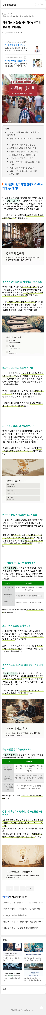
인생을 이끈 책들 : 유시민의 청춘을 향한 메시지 (20, 928)
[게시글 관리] (22, 888)
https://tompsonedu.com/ (14, 57)
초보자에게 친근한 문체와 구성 (21, 158)
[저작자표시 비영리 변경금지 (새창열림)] (37, 887)
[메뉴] (41, 4)
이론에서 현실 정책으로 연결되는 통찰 (24, 151)
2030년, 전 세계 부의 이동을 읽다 (15, 915)
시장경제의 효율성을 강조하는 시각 (22, 148)
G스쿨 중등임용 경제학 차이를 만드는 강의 (16, 45)
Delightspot (9, 4)
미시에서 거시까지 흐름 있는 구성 (22, 144)
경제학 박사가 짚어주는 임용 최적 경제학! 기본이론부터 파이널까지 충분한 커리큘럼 (16, 49)
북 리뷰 (6, 896)
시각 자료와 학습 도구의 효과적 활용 (23, 155)
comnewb (32, 1010)
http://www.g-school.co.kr (14, 42)
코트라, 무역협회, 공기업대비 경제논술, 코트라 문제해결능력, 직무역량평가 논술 (16, 64)
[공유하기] (16, 888)
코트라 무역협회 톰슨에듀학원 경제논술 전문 (16, 60)
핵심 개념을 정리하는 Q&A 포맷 (21, 167)
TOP (41, 1008)
